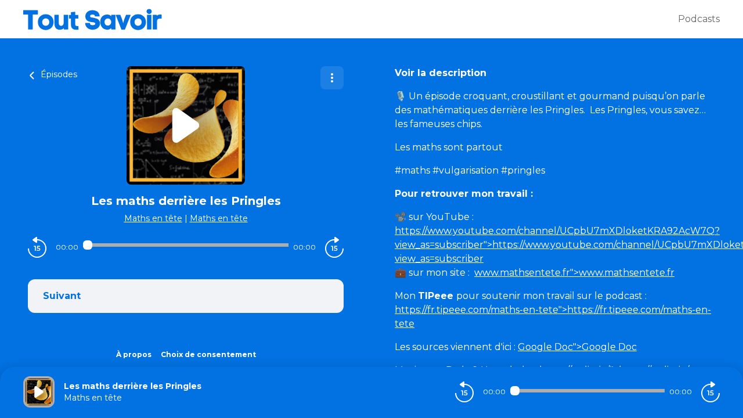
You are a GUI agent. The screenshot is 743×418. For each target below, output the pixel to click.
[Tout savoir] (350, 19)
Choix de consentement (208, 354)
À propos (134, 354)
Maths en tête (153, 218)
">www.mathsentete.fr (574, 272)
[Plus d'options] (332, 77)
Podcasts (699, 18)
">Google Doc (577, 346)
